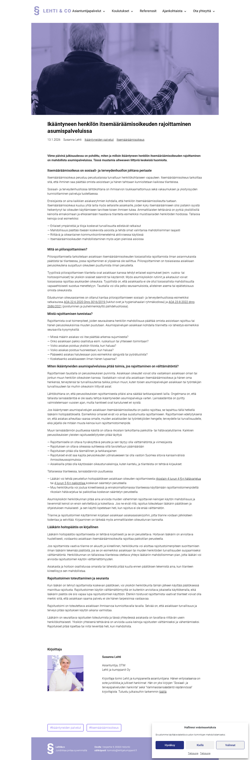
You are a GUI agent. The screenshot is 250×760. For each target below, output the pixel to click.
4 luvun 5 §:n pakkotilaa (70, 483)
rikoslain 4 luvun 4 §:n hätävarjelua (178, 478)
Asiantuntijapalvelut (86, 11)
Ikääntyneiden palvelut (99, 139)
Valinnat (230, 745)
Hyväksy (170, 745)
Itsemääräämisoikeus (130, 139)
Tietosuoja (193, 753)
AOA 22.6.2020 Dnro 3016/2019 (85, 302)
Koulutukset (120, 11)
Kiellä (200, 745)
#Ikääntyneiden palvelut (65, 727)
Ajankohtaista (172, 11)
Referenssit (148, 11)
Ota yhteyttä (202, 11)
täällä (163, 691)
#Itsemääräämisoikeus (104, 727)
